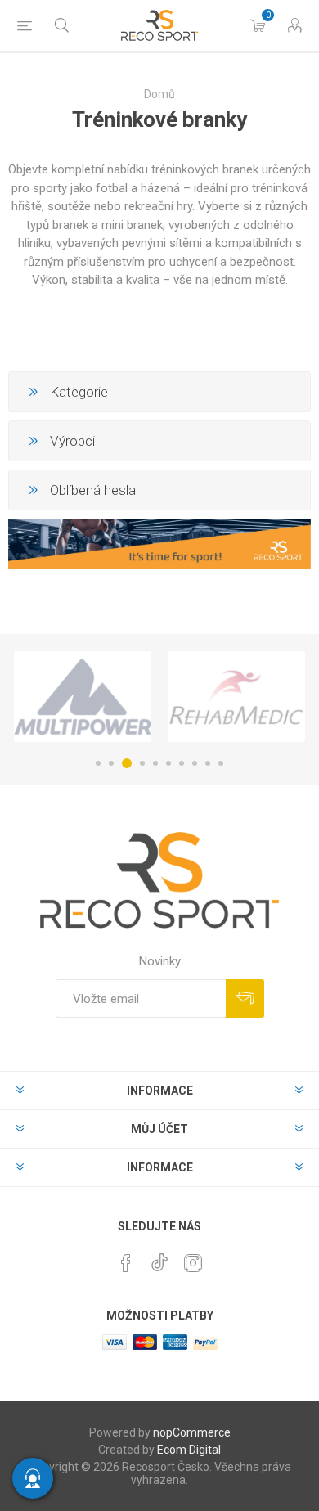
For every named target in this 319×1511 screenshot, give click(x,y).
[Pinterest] (126, 1263)
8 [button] (194, 763)
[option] (83, 696)
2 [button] (111, 763)
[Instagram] (193, 1263)
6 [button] (168, 763)
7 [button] (181, 763)
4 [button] (142, 763)
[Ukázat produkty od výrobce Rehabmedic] (236, 696)
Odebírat (245, 998)
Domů (159, 94)
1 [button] (98, 763)
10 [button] (220, 763)
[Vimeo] (159, 1258)
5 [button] (155, 763)
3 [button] (127, 763)
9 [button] (207, 763)
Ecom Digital (189, 1449)
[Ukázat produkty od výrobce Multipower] (82, 696)
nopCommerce (192, 1432)
